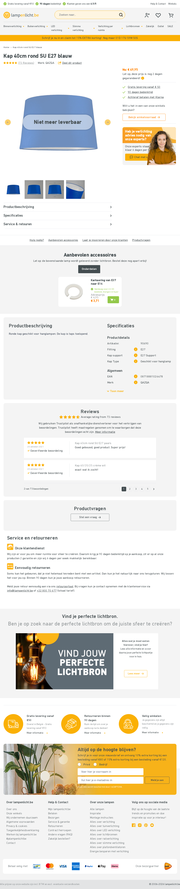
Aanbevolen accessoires (63, 240)
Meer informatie (105, 432)
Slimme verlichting (78, 28)
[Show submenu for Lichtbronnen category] (141, 26)
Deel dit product (72, 63)
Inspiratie (95, 813)
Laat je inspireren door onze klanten (105, 240)
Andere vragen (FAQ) (60, 834)
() (26, 63)
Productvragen (141, 240)
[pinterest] (146, 825)
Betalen (52, 813)
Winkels (172, 4)
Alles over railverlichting (104, 838)
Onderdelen (89, 269)
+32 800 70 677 (47, 590)
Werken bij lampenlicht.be (21, 834)
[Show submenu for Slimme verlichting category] (94, 28)
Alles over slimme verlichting (107, 843)
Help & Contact (158, 4)
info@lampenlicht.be (20, 590)
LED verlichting (56, 28)
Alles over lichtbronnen (103, 834)
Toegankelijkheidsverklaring (22, 830)
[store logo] (21, 15)
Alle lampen (97, 809)
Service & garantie (59, 822)
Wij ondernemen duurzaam (22, 817)
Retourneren (55, 826)
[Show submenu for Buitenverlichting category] (47, 26)
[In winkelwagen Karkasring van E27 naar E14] (113, 299)
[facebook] (133, 825)
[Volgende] (154, 489)
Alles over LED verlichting (105, 830)
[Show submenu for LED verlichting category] (68, 28)
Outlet (161, 26)
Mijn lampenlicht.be (59, 809)
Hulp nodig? (37, 240)
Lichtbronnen (133, 26)
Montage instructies (101, 817)
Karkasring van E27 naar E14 (103, 282)
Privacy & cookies (16, 826)
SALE (170, 26)
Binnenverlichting (12, 26)
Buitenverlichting (36, 26)
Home (6, 47)
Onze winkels (14, 813)
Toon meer (117, 391)
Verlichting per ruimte (105, 28)
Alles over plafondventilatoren (107, 847)
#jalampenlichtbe (16, 838)
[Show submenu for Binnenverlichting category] (23, 26)
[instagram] (140, 825)
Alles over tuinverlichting (104, 826)
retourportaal (64, 586)
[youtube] (152, 825)
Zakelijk (150, 26)
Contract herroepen (59, 830)
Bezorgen (53, 817)
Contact (10, 843)
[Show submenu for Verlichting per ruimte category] (122, 28)
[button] (90, 38)
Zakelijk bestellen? (59, 838)
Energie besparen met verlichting (109, 851)
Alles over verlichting (102, 822)
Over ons (11, 809)
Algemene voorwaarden (20, 822)
